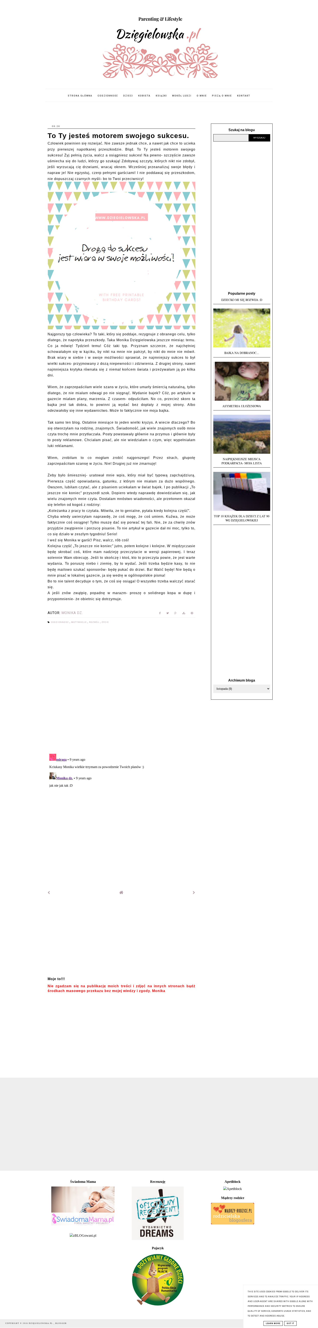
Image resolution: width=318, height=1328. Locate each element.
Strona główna (80, 96)
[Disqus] (121, 689)
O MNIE (202, 96)
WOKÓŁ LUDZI (181, 96)
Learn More (273, 1323)
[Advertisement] (121, 937)
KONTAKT (243, 96)
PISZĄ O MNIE (222, 96)
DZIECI (128, 96)
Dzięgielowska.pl (41, 1323)
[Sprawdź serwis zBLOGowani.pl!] (83, 1235)
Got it (290, 1323)
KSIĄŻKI (161, 96)
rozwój (94, 622)
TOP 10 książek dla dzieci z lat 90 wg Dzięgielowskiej (241, 518)
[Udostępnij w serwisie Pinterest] (192, 614)
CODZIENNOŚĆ (108, 96)
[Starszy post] (194, 892)
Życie (105, 622)
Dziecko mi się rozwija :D (241, 300)
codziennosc (60, 622)
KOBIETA (144, 96)
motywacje (79, 622)
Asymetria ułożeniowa (241, 406)
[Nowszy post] (49, 892)
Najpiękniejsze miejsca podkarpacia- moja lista (242, 461)
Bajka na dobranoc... (241, 353)
